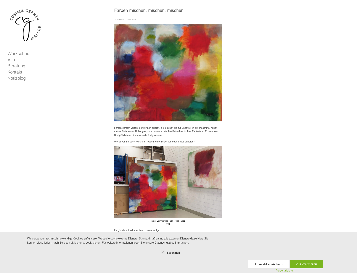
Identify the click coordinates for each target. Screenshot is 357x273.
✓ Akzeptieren (306, 264)
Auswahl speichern (268, 264)
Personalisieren (285, 270)
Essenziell (173, 252)
